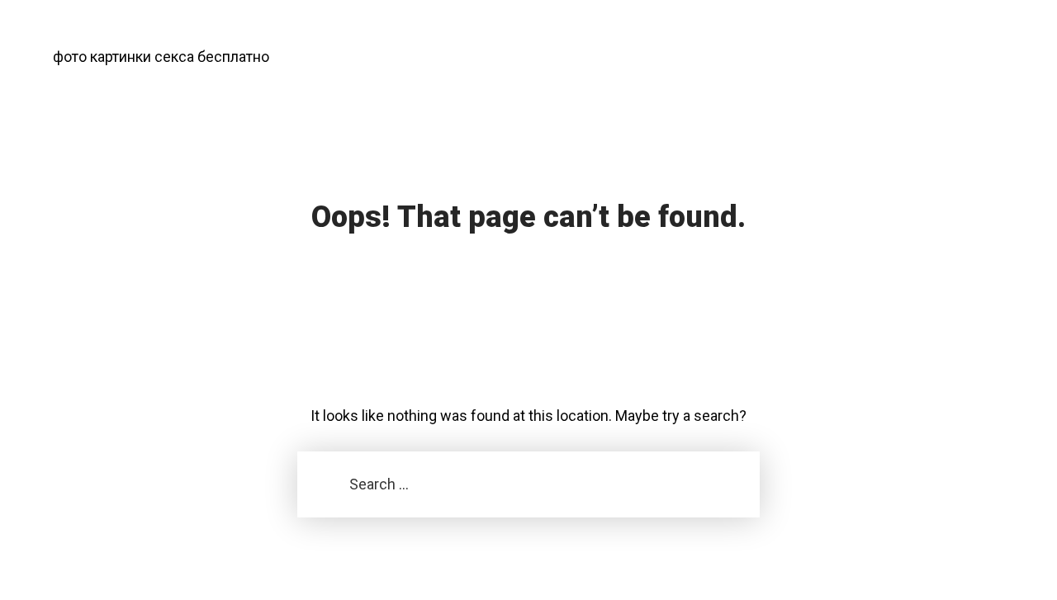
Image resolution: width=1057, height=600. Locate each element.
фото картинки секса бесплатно (161, 56)
